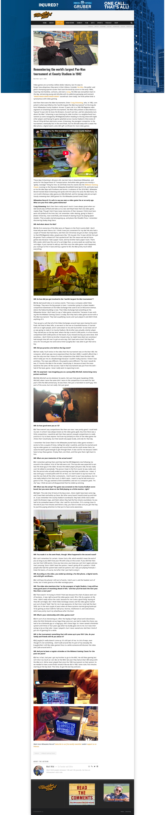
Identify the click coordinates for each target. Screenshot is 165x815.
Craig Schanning (77, 103)
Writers (122, 811)
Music (52, 23)
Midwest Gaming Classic (48, 753)
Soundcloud (116, 26)
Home (45, 23)
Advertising (128, 811)
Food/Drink (70, 23)
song (69, 92)
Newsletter (129, 26)
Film (86, 23)
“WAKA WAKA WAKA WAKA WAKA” (46, 96)
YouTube (109, 26)
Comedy (79, 23)
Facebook (90, 26)
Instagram (102, 26)
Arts (93, 23)
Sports (100, 23)
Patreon (123, 26)
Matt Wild (36, 79)
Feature (37, 753)
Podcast (109, 23)
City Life (60, 23)
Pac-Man (80, 87)
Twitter (97, 26)
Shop (116, 23)
